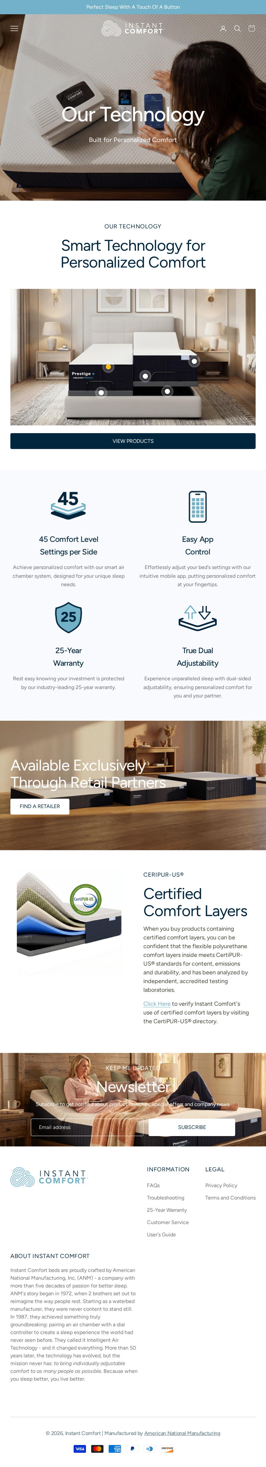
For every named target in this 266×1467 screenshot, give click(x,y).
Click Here (157, 1003)
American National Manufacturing (182, 1433)
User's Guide (161, 1235)
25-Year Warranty (167, 1210)
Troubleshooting (165, 1198)
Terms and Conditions (230, 1198)
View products (133, 441)
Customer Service (168, 1222)
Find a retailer (40, 806)
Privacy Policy (221, 1185)
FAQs (153, 1185)
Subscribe (192, 1127)
